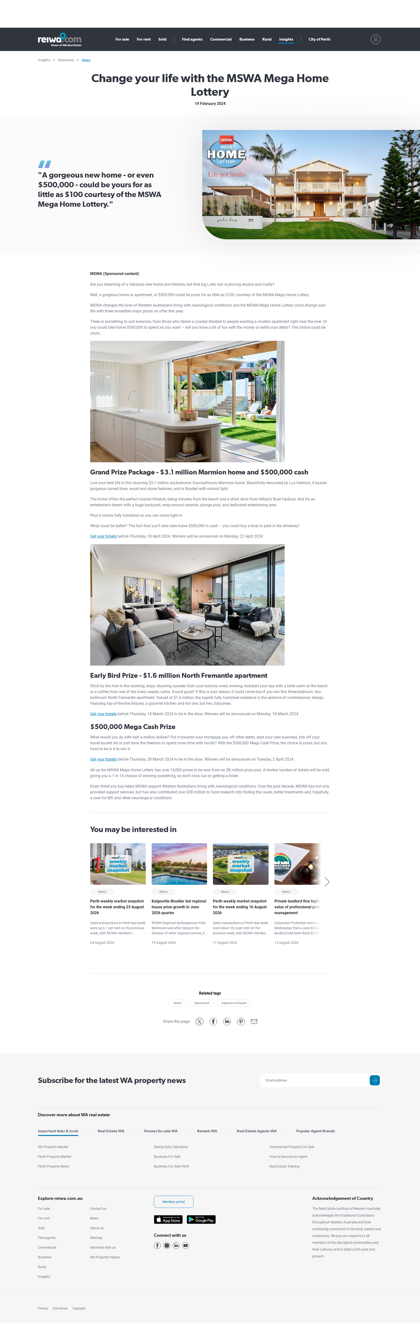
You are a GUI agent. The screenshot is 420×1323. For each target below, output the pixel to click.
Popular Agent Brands (315, 1131)
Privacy (43, 1308)
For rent (144, 39)
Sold (162, 39)
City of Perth (319, 39)
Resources (66, 60)
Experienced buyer (234, 1003)
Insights (286, 39)
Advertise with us (103, 1247)
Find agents (192, 39)
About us (97, 1228)
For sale (122, 39)
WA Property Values (105, 1257)
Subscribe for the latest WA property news (112, 1080)
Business (246, 39)
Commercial (221, 39)
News (86, 60)
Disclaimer (60, 1308)
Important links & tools (58, 1131)
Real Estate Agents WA (257, 1131)
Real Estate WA (111, 1131)
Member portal (174, 1202)
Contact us (98, 1209)
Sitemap (96, 1238)
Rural (266, 39)
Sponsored (201, 1003)
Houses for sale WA (161, 1131)
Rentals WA (207, 1131)
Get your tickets (103, 536)
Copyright (78, 1308)
